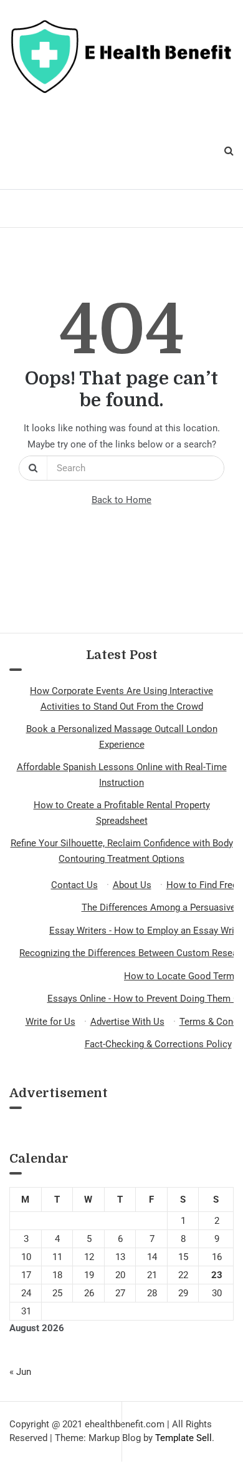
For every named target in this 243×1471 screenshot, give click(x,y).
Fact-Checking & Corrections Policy (158, 1044)
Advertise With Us (127, 1021)
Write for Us (50, 1021)
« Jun (20, 1371)
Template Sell (183, 1438)
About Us (132, 885)
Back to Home (121, 500)
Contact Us (74, 885)
